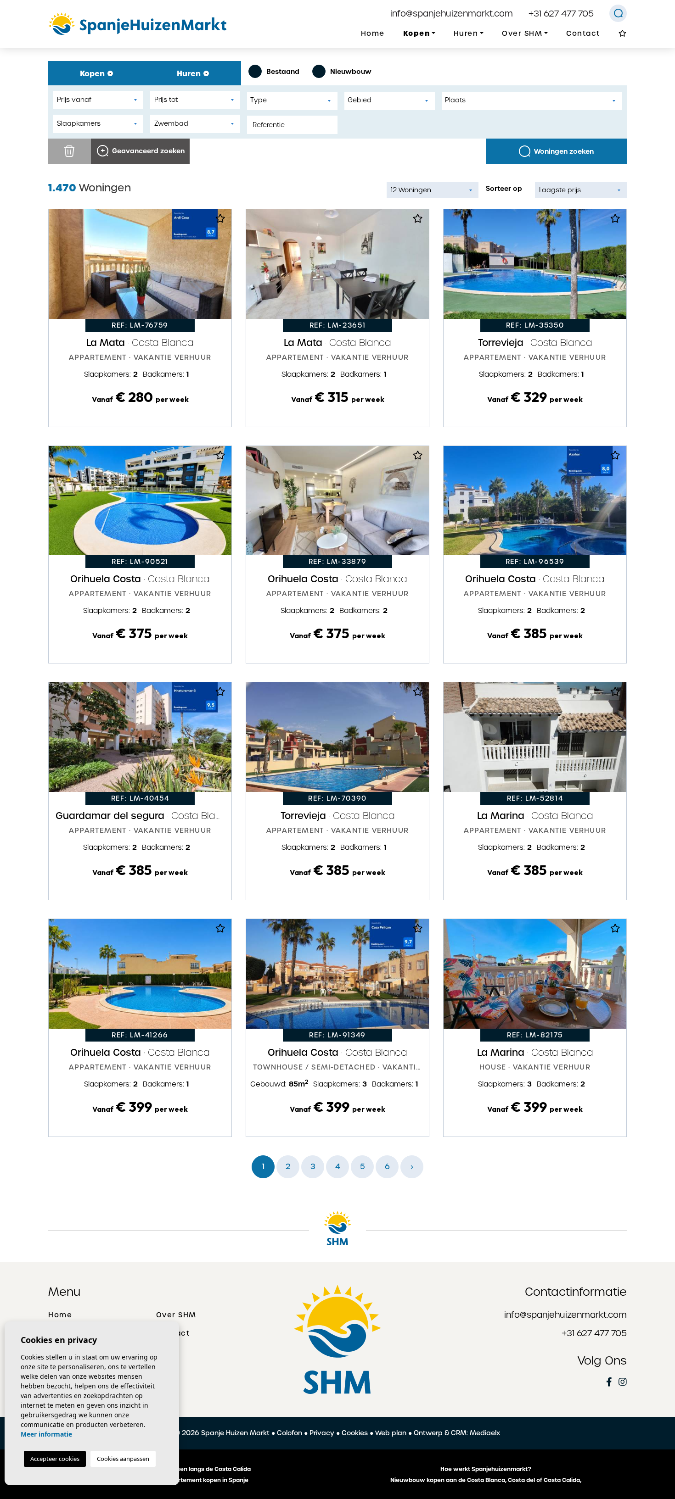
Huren (189, 73)
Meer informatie (46, 1434)
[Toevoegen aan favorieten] (220, 221)
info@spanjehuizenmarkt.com (451, 13)
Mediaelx (485, 1433)
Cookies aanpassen (123, 1458)
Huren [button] (466, 33)
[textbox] (294, 100)
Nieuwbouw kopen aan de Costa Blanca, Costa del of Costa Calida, (485, 1480)
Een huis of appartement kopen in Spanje (189, 1480)
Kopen (93, 73)
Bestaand (282, 71)
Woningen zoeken (564, 151)
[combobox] (292, 101)
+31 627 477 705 (561, 13)
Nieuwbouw (350, 71)
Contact (583, 33)
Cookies (355, 1433)
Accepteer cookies (54, 1458)
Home (373, 33)
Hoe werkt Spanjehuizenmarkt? (485, 1469)
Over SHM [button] (522, 33)
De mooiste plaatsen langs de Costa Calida (189, 1469)
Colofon (289, 1433)
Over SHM (176, 1315)
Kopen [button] (416, 33)
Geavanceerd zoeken (147, 151)
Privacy (321, 1433)
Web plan (390, 1433)
